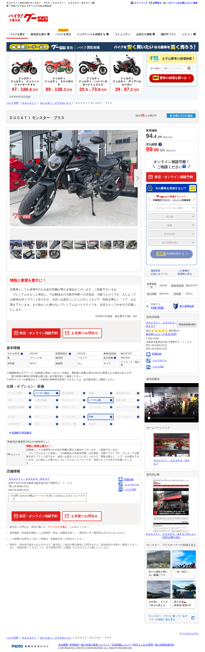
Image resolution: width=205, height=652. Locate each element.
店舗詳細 (129, 479)
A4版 (154, 307)
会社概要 (63, 644)
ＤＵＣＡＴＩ (29, 103)
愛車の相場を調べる (170, 77)
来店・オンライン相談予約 (38, 333)
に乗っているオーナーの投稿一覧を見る (168, 618)
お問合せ (157, 3)
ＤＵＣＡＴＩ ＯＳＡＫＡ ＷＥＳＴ (29, 478)
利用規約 (74, 644)
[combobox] (171, 207)
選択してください (173, 68)
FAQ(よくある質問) (143, 644)
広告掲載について (121, 644)
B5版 (161, 307)
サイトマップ (141, 3)
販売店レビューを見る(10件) (161, 334)
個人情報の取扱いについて (95, 644)
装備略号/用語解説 (21, 432)
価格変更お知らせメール (159, 272)
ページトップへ (190, 633)
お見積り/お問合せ (84, 333)
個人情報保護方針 (164, 644)
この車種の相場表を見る (185, 272)
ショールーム (132, 484)
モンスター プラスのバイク (55, 103)
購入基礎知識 (187, 306)
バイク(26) (130, 489)
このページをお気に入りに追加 (182, 3)
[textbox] (171, 208)
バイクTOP (12, 103)
